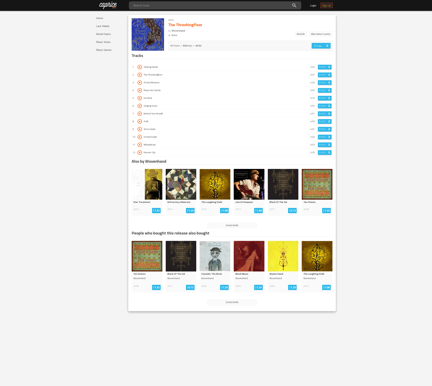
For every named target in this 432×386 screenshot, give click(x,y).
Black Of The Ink (278, 202)
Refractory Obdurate (178, 202)
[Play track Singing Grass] (140, 106)
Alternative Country (320, 34)
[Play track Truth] (140, 121)
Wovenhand (178, 30)
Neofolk (301, 34)
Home (99, 18)
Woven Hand (276, 273)
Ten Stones (309, 202)
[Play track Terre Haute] (140, 129)
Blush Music (241, 273)
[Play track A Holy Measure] (140, 82)
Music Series (103, 41)
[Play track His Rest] (140, 98)
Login (313, 5)
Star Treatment (141, 202)
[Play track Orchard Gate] (140, 137)
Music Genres (104, 49)
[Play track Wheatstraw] (140, 144)
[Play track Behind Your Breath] (140, 113)
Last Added (102, 26)
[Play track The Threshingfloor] (140, 74)
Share (174, 35)
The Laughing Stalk (211, 202)
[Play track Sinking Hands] (140, 67)
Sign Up (326, 5)
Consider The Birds (211, 273)
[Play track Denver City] (140, 152)
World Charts (103, 33)
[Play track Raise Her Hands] (140, 90)
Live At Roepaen (244, 202)
